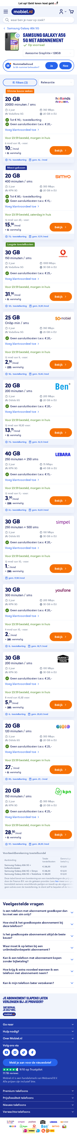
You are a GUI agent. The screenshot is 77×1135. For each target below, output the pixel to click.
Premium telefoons (15, 1091)
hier (57, 881)
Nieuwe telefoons (14, 1105)
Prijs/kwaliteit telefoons (18, 1098)
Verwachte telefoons (16, 1112)
